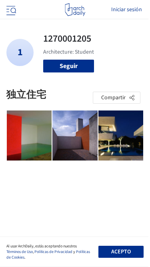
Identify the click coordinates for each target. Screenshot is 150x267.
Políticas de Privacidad (53, 252)
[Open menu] (10, 9)
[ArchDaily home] (75, 9)
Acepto (121, 252)
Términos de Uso (19, 252)
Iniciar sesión (126, 9)
